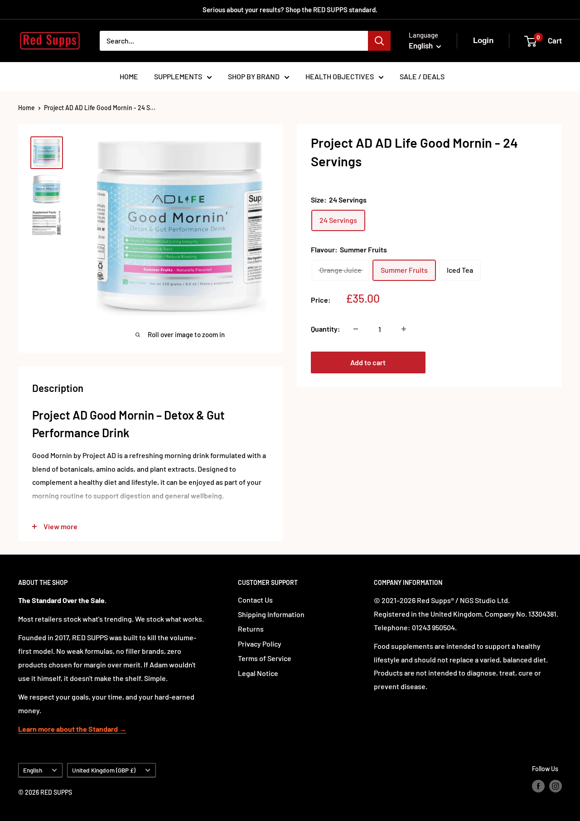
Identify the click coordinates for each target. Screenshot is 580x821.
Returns (251, 628)
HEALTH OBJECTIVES (339, 76)
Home (26, 107)
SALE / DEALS (422, 76)
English (32, 770)
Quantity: (325, 328)
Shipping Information (271, 614)
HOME (129, 76)
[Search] (379, 41)
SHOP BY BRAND (254, 76)
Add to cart (368, 362)
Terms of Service (264, 658)
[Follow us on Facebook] (538, 786)
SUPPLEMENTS (178, 76)
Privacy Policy (259, 643)
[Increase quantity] (403, 328)
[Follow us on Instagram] (555, 786)
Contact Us (255, 599)
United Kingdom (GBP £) (103, 770)
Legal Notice (258, 673)
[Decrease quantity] (355, 328)
